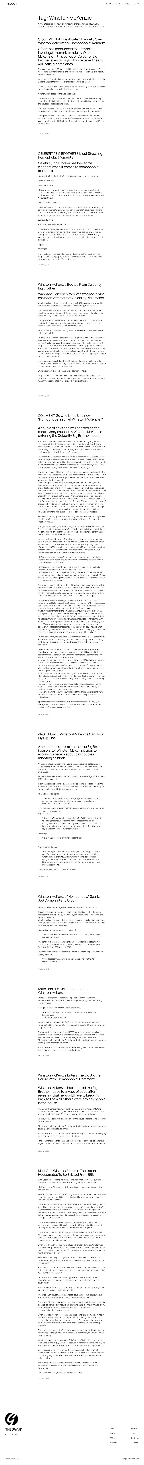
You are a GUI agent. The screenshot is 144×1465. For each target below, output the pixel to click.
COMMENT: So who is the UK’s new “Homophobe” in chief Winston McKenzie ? (70, 417)
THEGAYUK (11, 3)
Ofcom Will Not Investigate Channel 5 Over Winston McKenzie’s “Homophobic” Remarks (72, 41)
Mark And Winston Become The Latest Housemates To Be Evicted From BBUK (67, 1172)
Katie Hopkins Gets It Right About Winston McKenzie (63, 990)
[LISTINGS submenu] (113, 3)
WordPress (135, 1459)
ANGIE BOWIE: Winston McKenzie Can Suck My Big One (71, 736)
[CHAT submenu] (122, 3)
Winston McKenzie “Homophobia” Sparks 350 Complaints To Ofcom (69, 898)
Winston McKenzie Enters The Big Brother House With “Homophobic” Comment (70, 1077)
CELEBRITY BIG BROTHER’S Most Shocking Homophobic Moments (70, 155)
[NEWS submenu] (131, 3)
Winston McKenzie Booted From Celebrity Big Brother (70, 286)
